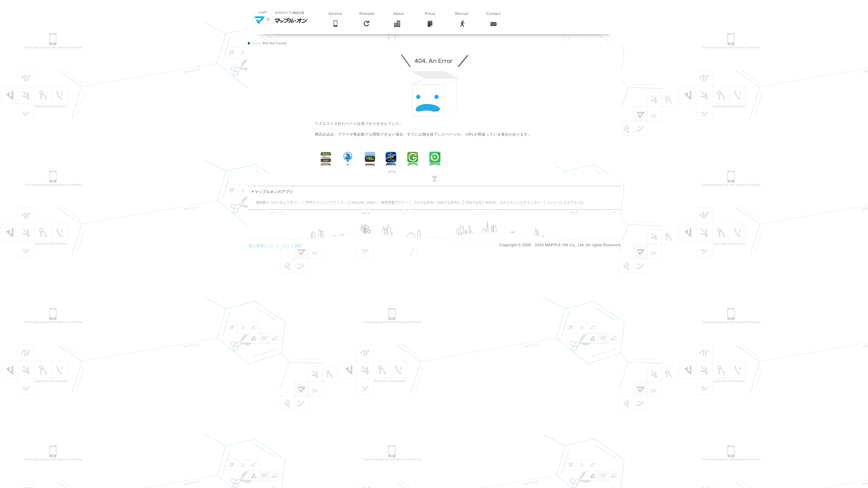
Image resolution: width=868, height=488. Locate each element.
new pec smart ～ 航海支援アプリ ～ (380, 202)
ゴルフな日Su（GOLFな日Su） (437, 202)
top (255, 43)
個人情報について (264, 245)
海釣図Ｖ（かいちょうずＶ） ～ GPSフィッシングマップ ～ (302, 202)
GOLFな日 (473, 202)
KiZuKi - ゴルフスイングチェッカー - (514, 202)
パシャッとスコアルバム (565, 202)
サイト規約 (292, 245)
